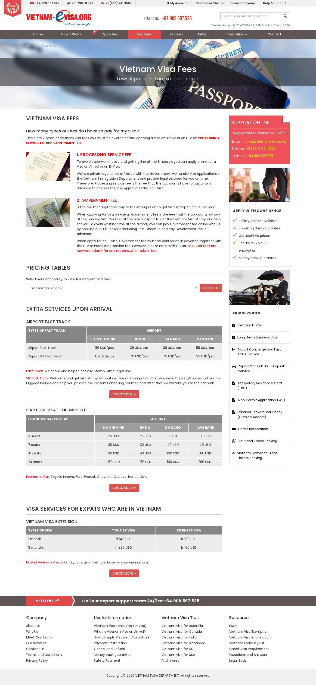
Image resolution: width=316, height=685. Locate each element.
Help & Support (274, 3)
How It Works (71, 34)
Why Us (32, 631)
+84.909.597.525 (47, 3)
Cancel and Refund (109, 649)
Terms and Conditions (44, 654)
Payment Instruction (110, 643)
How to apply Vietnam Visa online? (121, 637)
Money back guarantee (113, 654)
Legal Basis (237, 660)
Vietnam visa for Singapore (183, 643)
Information (235, 34)
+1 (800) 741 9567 (119, 3)
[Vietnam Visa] (58, 17)
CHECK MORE (123, 394)
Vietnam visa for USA (178, 654)
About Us (33, 625)
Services (176, 34)
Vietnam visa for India (179, 637)
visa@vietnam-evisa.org (266, 141)
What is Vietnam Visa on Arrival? (120, 631)
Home (38, 34)
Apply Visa (110, 34)
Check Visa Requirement (249, 649)
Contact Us (35, 649)
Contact (274, 34)
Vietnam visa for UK (177, 649)
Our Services (36, 643)
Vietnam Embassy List (246, 643)
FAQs (202, 34)
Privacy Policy (37, 660)
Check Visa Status (209, 3)
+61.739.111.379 (82, 3)
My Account (179, 3)
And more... (170, 660)
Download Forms (243, 3)
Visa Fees (144, 34)
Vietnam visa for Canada (181, 631)
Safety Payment (107, 660)
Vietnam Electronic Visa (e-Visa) (120, 625)
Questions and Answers (248, 654)
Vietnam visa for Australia (182, 625)
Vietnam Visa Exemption (249, 631)
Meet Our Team (39, 637)
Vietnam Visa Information (250, 637)
